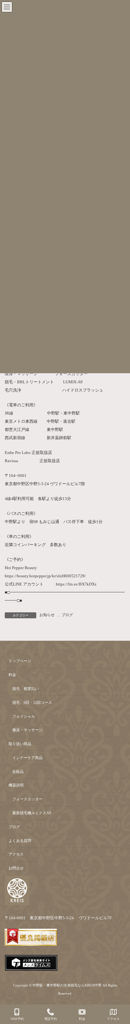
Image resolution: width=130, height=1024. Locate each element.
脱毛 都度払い (25, 688)
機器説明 (16, 785)
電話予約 (50, 1019)
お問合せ (16, 868)
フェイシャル (23, 716)
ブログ (67, 615)
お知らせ (47, 615)
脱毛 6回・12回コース (32, 702)
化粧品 (18, 771)
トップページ (20, 661)
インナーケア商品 (27, 758)
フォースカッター (27, 799)
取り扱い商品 (20, 744)
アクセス (16, 854)
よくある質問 (20, 840)
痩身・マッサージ (27, 730)
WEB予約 (17, 1019)
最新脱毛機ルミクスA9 (31, 813)
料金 (12, 675)
